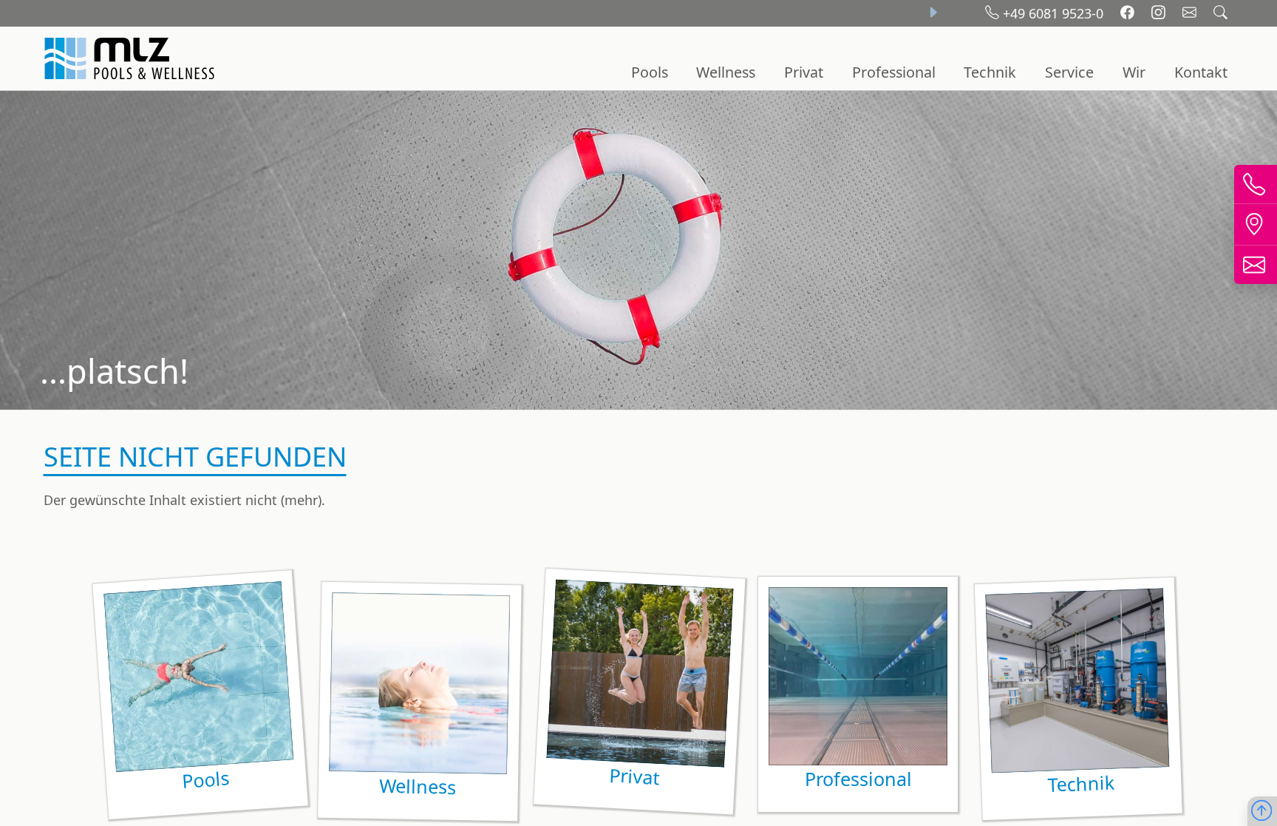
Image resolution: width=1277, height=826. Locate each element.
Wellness (725, 72)
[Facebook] (1129, 13)
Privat (803, 72)
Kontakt (1200, 72)
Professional (894, 72)
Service (1069, 72)
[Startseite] (131, 58)
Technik (990, 72)
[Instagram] (1160, 13)
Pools (649, 72)
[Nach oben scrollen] (1261, 811)
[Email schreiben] (1191, 13)
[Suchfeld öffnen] (1220, 13)
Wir (1134, 72)
